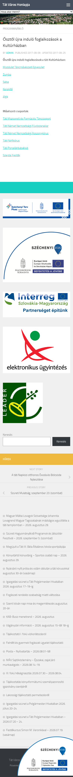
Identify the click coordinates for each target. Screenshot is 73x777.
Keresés (7, 434)
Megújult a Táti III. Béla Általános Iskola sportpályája (36, 546)
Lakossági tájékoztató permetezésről (27, 695)
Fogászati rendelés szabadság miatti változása (33, 595)
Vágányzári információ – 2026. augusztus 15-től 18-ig (37, 625)
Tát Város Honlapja (16, 4)
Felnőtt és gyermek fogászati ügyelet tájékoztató (34, 642)
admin (9, 52)
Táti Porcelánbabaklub (15, 148)
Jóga (5, 96)
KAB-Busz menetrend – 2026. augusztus (30, 616)
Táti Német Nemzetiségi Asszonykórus (25, 133)
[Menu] (68, 4)
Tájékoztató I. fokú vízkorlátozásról (26, 634)
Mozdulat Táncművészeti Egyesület (23, 67)
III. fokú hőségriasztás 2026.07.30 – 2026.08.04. (34, 673)
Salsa (6, 82)
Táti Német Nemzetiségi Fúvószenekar (25, 126)
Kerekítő (8, 89)
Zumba (7, 74)
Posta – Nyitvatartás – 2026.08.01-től (28, 651)
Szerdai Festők (11, 155)
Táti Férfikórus (11, 140)
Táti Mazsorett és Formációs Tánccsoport (27, 118)
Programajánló (13, 28)
